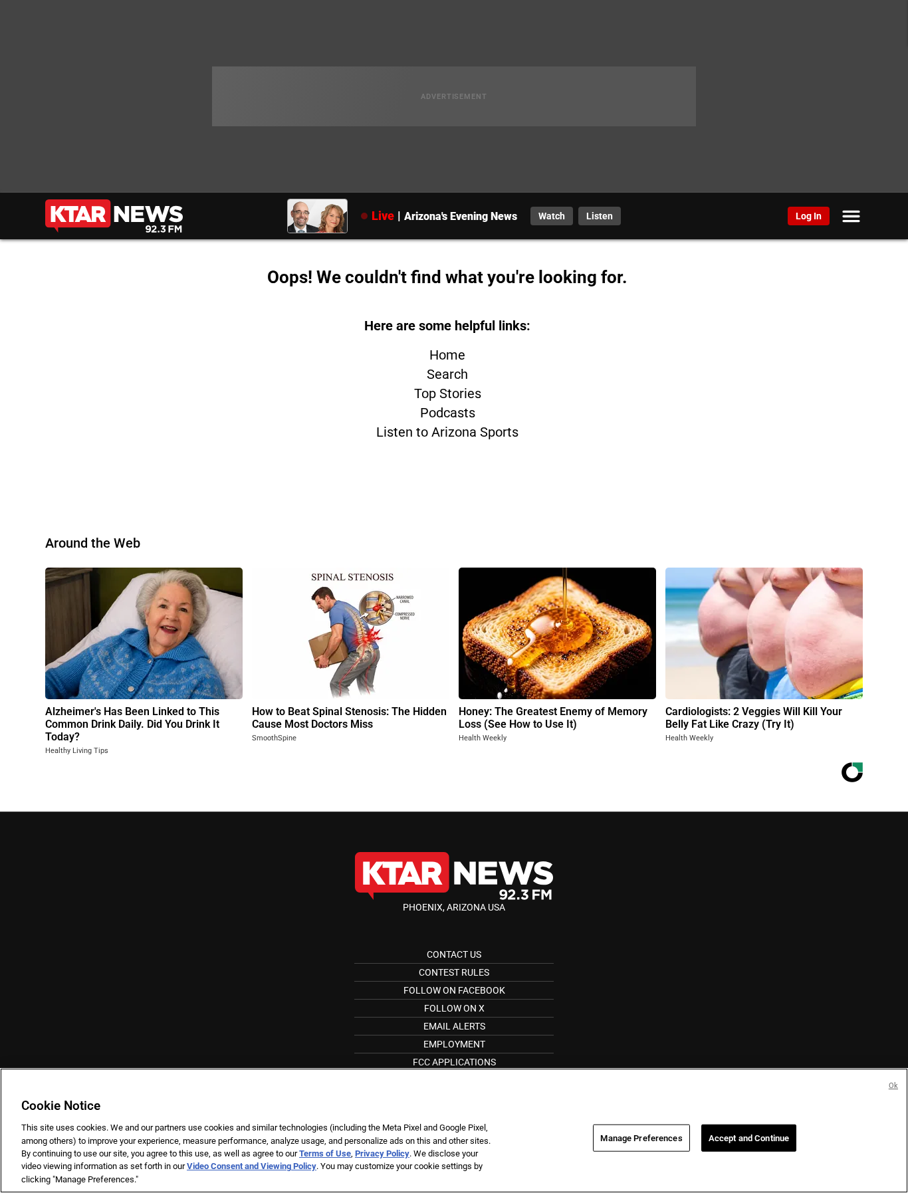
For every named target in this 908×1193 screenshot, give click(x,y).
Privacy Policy (382, 1153)
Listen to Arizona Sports (447, 432)
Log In (809, 216)
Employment (454, 1044)
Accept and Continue (749, 1137)
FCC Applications (454, 1062)
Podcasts (447, 413)
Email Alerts (454, 1026)
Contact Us (454, 954)
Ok (893, 1085)
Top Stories (447, 393)
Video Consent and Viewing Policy (251, 1167)
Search (447, 374)
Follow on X (454, 1008)
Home (447, 355)
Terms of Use (325, 1153)
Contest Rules (454, 972)
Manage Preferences (641, 1137)
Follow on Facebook (454, 990)
